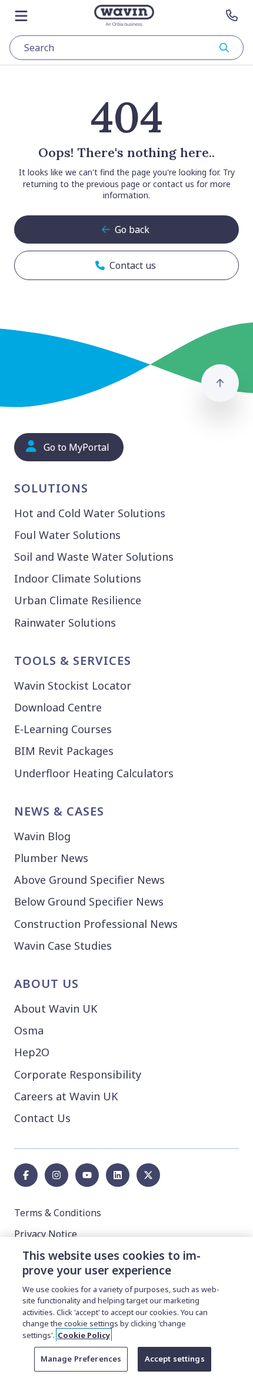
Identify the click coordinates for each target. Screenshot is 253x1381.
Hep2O (31, 1052)
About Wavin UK (55, 1008)
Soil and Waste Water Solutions (94, 557)
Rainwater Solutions (65, 622)
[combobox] (126, 47)
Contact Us (42, 1118)
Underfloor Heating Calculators (94, 773)
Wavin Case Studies (63, 946)
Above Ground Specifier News (89, 880)
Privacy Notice (45, 1233)
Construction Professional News (96, 924)
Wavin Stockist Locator (72, 685)
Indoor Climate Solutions (77, 578)
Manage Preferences (81, 1358)
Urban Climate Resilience (77, 600)
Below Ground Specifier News (89, 901)
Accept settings (175, 1358)
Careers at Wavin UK (66, 1096)
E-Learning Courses (63, 729)
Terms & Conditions (57, 1212)
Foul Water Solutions (67, 535)
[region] (126, 1309)
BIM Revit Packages (64, 751)
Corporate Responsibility (77, 1074)
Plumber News (51, 858)
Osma (29, 1030)
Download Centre (58, 707)
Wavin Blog (42, 836)
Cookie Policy (84, 1335)
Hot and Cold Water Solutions (89, 513)
